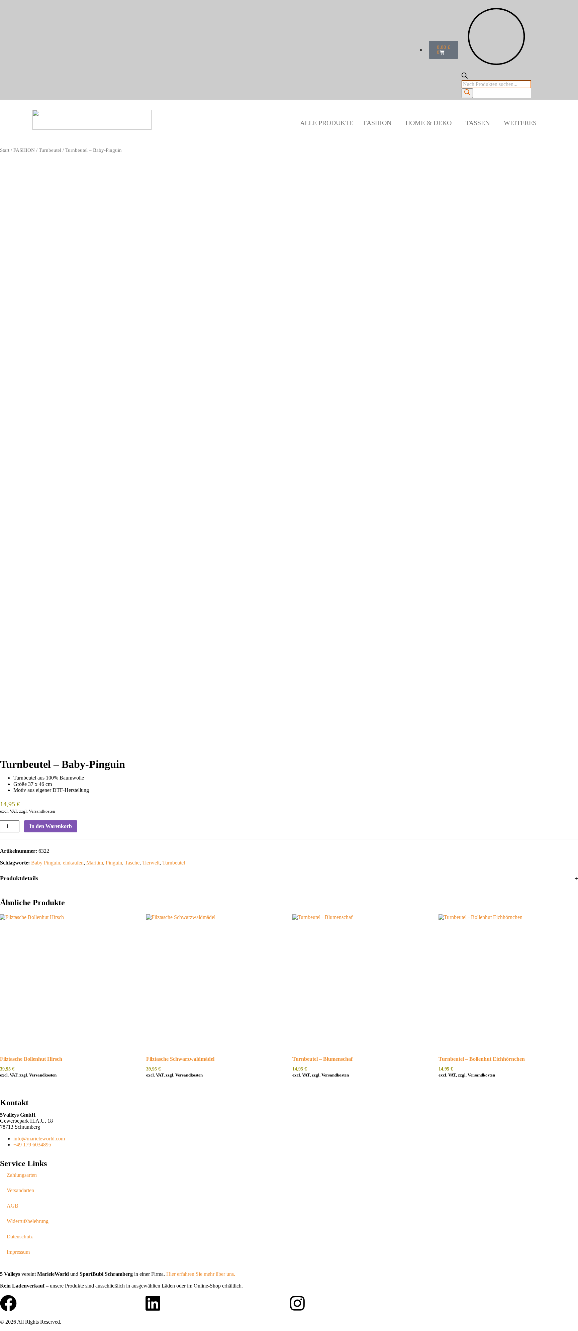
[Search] (467, 93)
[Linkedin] (152, 1303)
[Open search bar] (465, 77)
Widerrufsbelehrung (28, 1221)
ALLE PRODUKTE (326, 122)
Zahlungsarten (22, 1175)
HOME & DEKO (428, 122)
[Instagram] (297, 1303)
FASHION (377, 122)
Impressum (18, 1252)
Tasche (132, 862)
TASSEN (478, 122)
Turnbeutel (50, 150)
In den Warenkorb (50, 826)
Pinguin (114, 862)
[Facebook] (8, 1303)
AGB (12, 1206)
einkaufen (73, 862)
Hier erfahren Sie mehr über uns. (200, 1274)
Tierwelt (151, 862)
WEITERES (520, 122)
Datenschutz (20, 1236)
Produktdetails (19, 878)
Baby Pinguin (45, 862)
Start (4, 150)
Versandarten (20, 1190)
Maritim (94, 862)
